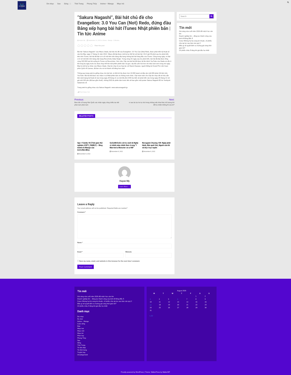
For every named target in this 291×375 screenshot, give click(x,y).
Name (80, 242)
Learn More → (124, 186)
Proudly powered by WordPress (132, 372)
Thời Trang (78, 4)
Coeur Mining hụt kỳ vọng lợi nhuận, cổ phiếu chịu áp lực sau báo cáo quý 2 (104, 301)
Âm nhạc (50, 4)
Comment (81, 212)
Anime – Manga (107, 4)
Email (80, 252)
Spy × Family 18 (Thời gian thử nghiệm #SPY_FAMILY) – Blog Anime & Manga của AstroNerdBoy (90, 146)
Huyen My (82, 40)
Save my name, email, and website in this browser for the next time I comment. (109, 261)
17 (151, 305)
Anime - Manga (107, 40)
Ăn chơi (80, 319)
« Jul (151, 315)
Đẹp (78, 326)
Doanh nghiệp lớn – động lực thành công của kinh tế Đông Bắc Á (100, 299)
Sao (59, 4)
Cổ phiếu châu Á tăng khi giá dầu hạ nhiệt (194, 50)
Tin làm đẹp (81, 347)
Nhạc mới (80, 331)
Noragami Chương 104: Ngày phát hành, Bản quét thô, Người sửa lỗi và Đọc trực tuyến (156, 145)
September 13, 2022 (94, 40)
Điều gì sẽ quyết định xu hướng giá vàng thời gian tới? (96, 303)
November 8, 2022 (84, 154)
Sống (66, 4)
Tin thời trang (82, 350)
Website (128, 252)
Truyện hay (81, 352)
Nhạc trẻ (120, 4)
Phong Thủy (92, 4)
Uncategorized (82, 355)
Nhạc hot (80, 328)
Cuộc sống (81, 324)
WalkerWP (166, 372)
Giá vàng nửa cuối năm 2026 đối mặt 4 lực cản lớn (95, 296)
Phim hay (80, 336)
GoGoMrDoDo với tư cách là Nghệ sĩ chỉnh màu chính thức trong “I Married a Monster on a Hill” (124, 145)
